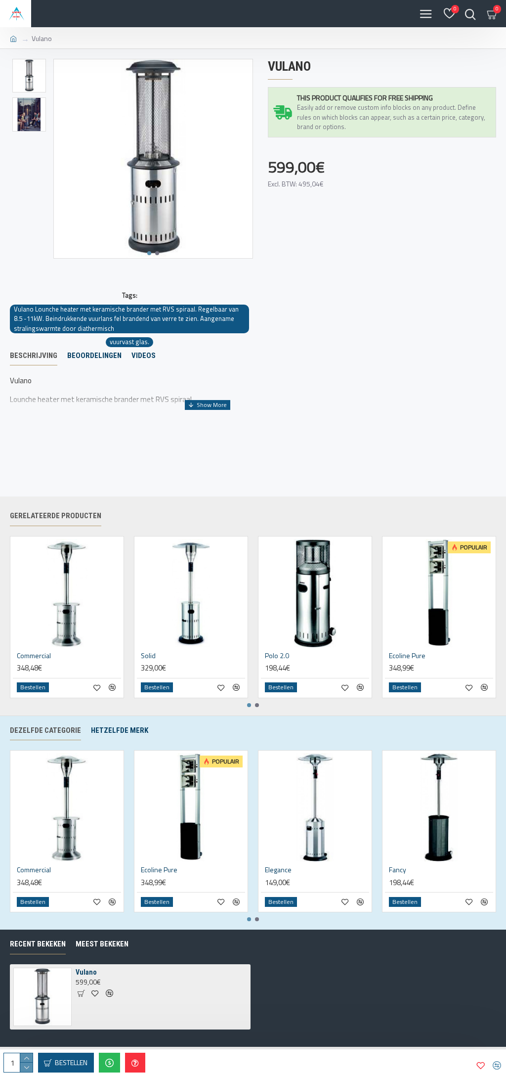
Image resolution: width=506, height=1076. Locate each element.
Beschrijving (33, 355)
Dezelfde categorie (45, 730)
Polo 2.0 (277, 655)
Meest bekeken (102, 944)
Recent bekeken (38, 944)
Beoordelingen (94, 355)
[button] (149, 253)
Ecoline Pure (407, 655)
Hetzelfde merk (119, 730)
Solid (148, 655)
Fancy (397, 869)
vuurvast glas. (129, 342)
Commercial (34, 655)
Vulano (86, 972)
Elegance (278, 869)
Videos (143, 355)
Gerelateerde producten (55, 515)
